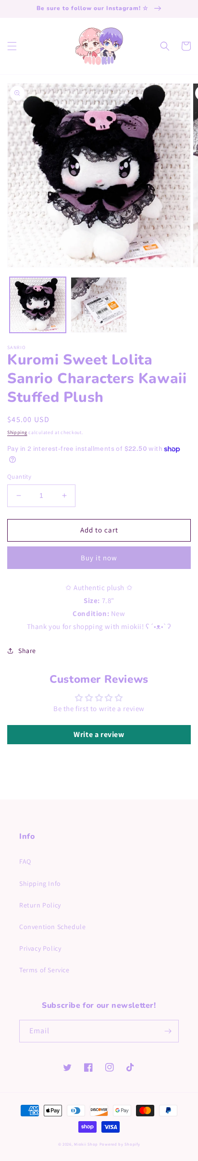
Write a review (99, 734)
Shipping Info (40, 883)
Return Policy (40, 905)
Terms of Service (44, 970)
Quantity (19, 476)
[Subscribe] (167, 1031)
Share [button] (27, 650)
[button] (12, 46)
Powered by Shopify (119, 1144)
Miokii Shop (86, 1144)
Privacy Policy (40, 948)
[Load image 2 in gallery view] (99, 305)
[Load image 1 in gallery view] (38, 305)
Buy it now (99, 557)
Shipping (17, 432)
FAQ (25, 861)
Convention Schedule (52, 926)
